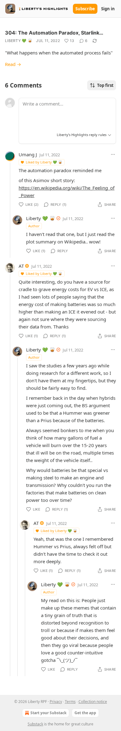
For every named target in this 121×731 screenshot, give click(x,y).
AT (21, 266)
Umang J (28, 154)
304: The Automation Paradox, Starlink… (54, 33)
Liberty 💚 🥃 (18, 40)
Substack (35, 724)
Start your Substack (48, 712)
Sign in (108, 9)
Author (34, 226)
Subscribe (85, 9)
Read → (13, 64)
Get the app (85, 712)
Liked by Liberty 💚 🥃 (44, 162)
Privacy (56, 701)
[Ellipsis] (113, 154)
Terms (70, 701)
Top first (105, 85)
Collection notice (92, 701)
